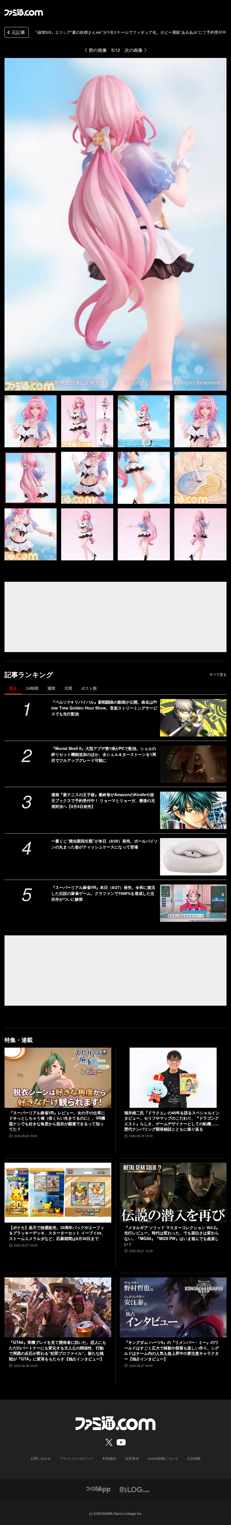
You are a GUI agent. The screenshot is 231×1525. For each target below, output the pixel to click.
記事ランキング (29, 674)
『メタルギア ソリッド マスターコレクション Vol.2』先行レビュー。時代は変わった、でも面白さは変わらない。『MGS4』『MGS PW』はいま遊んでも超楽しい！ (172, 1236)
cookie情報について (163, 1458)
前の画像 (98, 50)
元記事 (18, 32)
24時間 (32, 688)
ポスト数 (89, 688)
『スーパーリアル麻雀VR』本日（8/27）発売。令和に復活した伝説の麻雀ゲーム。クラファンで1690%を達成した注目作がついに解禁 (103, 893)
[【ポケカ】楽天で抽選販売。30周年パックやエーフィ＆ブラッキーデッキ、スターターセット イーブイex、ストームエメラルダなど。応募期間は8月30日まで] (58, 1193)
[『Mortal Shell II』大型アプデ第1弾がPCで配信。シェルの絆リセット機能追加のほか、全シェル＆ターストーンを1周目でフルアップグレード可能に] (193, 764)
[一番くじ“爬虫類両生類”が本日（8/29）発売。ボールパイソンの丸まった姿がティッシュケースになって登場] (193, 856)
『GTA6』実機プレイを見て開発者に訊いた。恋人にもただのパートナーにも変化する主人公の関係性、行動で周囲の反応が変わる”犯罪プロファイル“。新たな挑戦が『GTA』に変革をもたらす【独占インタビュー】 (57, 1351)
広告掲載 (194, 1458)
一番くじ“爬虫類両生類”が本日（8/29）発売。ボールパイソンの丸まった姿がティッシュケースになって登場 (104, 844)
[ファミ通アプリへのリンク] (98, 1489)
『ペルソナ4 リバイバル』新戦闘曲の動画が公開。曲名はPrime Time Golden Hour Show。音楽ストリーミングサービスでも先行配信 (104, 708)
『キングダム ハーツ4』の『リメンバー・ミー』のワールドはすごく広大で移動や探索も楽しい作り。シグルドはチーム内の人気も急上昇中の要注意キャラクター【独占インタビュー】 (171, 1351)
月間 (68, 688)
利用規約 (109, 1458)
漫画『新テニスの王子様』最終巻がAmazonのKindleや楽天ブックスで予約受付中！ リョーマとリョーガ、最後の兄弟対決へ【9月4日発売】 (103, 800)
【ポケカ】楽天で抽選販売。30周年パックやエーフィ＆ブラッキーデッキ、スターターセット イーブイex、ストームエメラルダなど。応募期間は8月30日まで (57, 1233)
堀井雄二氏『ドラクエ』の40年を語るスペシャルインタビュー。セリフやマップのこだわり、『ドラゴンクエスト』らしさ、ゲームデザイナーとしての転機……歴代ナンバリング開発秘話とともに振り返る (171, 1121)
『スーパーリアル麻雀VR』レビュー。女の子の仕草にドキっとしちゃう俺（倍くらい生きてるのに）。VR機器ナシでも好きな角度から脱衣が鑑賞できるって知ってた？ (57, 1121)
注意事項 (132, 1458)
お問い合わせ (40, 1458)
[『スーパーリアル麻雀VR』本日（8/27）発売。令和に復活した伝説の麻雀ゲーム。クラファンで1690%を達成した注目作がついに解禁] (193, 903)
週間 (51, 688)
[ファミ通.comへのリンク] (24, 12)
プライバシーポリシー (77, 1458)
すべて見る (218, 674)
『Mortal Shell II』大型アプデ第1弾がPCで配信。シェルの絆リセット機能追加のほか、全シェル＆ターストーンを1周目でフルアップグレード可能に (103, 754)
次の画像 (134, 50)
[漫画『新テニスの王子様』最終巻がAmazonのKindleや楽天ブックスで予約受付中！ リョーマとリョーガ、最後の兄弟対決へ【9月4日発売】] (193, 810)
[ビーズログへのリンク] (134, 1489)
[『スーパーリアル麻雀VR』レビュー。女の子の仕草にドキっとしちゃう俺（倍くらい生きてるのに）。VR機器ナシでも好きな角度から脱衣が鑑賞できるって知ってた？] (58, 1078)
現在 (13, 688)
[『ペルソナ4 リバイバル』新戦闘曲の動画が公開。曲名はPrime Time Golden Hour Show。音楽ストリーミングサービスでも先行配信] (193, 717)
